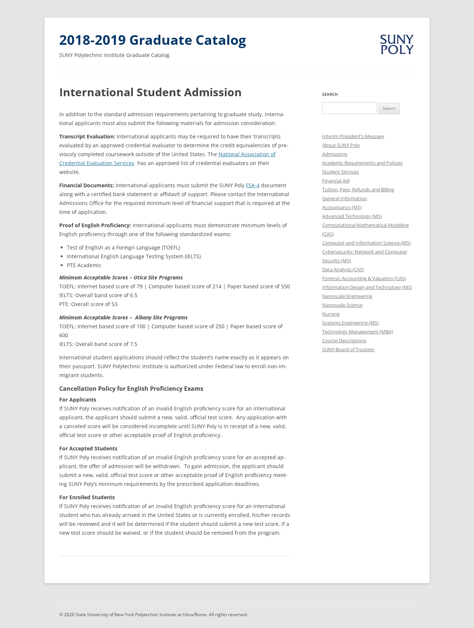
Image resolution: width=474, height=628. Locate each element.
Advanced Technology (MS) (352, 216)
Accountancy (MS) (342, 207)
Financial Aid (336, 180)
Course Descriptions (344, 340)
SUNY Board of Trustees (348, 349)
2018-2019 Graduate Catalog (152, 40)
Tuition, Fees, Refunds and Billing (358, 189)
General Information (344, 198)
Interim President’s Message (353, 136)
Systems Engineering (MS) (350, 322)
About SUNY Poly (341, 145)
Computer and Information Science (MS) (366, 242)
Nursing (331, 313)
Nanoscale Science (342, 305)
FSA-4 (253, 185)
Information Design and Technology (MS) (367, 287)
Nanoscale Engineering (347, 296)
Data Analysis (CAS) (343, 269)
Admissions (334, 154)
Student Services (340, 171)
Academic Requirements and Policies (362, 162)
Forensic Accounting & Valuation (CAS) (364, 278)
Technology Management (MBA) (357, 331)
